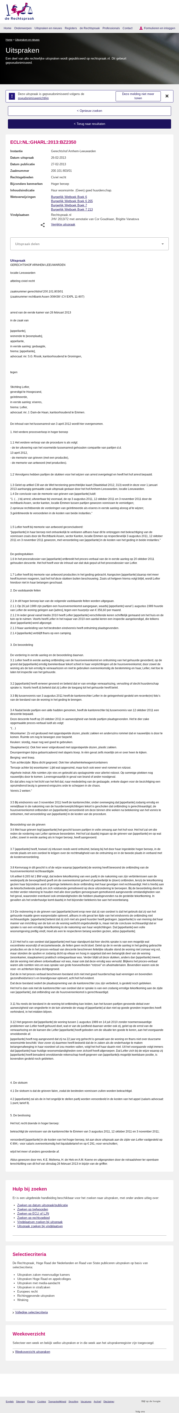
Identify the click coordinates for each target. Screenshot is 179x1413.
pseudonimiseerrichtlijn (33, 98)
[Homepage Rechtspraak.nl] (17, 10)
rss (164, 1401)
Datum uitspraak (22, 157)
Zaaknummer (19, 170)
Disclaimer (108, 1401)
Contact (127, 28)
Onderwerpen (23, 28)
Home (7, 28)
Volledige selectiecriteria (31, 1312)
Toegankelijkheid (57, 1401)
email (170, 1401)
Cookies (41, 1401)
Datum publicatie (22, 164)
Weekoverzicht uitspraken (32, 1351)
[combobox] (89, 244)
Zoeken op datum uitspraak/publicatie (42, 1205)
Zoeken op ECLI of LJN (33, 1213)
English (10, 1401)
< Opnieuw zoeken (89, 110)
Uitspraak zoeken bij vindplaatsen (40, 1226)
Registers (71, 28)
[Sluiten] (167, 96)
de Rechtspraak (90, 28)
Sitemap (20, 1401)
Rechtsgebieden (21, 177)
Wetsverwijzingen (23, 197)
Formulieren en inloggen (159, 28)
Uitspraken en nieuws (48, 28)
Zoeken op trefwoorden (32, 1209)
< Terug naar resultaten (89, 124)
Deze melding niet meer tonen (138, 96)
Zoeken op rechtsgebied (33, 1218)
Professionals (111, 28)
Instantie (16, 151)
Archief (97, 1401)
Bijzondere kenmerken (26, 184)
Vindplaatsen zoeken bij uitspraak (40, 1222)
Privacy (31, 1401)
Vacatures (86, 1401)
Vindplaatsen (19, 215)
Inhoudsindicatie (22, 190)
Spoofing (73, 1401)
